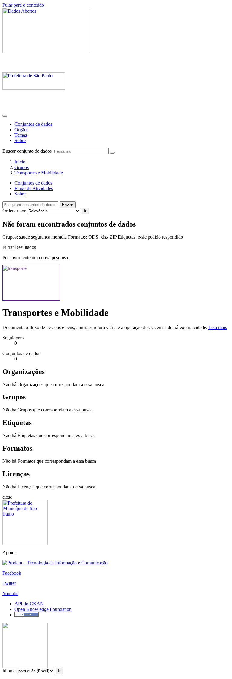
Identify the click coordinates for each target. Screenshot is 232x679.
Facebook (11, 573)
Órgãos (21, 129)
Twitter (9, 583)
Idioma (9, 670)
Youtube (10, 593)
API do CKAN (29, 603)
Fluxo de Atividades (33, 188)
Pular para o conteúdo (23, 5)
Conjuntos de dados (33, 124)
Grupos (21, 167)
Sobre (20, 140)
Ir (85, 211)
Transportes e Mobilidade (38, 172)
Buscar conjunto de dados (27, 151)
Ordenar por (14, 210)
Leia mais (217, 327)
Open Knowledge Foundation (43, 609)
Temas (20, 135)
